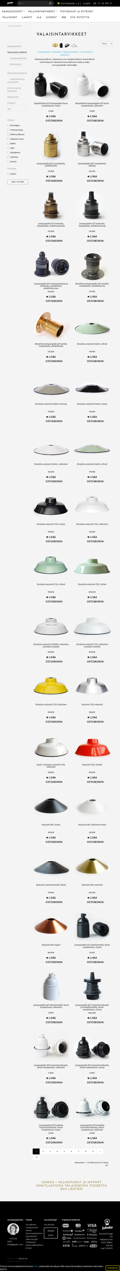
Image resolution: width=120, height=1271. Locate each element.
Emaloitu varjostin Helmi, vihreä (92, 344)
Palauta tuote (51, 1233)
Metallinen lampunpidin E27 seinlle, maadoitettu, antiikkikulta (51, 345)
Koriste (13, 161)
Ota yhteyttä (79, 18)
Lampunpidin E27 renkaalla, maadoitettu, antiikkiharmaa (92, 224)
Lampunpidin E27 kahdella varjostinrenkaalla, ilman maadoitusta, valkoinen (92, 1127)
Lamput (27, 18)
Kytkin (13, 143)
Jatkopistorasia (17, 139)
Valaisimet (9, 18)
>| (36, 1157)
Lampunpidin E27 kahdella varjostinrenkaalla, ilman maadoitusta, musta (51, 1127)
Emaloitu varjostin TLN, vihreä (51, 584)
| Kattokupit (56, 52)
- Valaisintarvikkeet (17, 71)
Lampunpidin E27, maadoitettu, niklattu (92, 164)
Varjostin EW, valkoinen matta (92, 825)
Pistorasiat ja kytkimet (77, 12)
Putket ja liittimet (17, 134)
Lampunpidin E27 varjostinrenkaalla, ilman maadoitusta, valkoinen (51, 1066)
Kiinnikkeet (15, 152)
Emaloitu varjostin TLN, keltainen (50, 704)
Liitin (12, 148)
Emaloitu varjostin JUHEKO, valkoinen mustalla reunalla (51, 645)
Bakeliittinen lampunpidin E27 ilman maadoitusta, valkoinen (92, 104)
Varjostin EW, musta (51, 825)
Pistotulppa (15, 125)
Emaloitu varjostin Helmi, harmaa (51, 404)
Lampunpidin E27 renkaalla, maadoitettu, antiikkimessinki (51, 224)
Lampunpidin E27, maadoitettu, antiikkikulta (51, 164)
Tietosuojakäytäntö (34, 1233)
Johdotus (14, 157)
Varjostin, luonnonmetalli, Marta (51, 885)
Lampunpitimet (44, 52)
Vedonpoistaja (16, 130)
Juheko (13, 174)
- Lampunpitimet (17, 58)
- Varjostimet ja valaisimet (16, 80)
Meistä (29, 1230)
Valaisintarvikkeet (41, 12)
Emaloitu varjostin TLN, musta (51, 524)
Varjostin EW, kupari (51, 945)
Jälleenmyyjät (32, 1239)
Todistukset (31, 1242)
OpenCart (23, 1258)
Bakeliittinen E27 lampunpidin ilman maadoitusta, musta (51, 104)
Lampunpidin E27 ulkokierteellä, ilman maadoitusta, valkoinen (51, 1006)
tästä (36, 1266)
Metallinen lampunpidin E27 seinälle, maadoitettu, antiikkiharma (92, 285)
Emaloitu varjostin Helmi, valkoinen (51, 464)
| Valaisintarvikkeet (69, 52)
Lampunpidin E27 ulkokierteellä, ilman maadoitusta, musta (92, 946)
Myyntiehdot (31, 1236)
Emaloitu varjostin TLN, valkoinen (92, 524)
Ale (39, 18)
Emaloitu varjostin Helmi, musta (92, 404)
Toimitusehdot (32, 1227)
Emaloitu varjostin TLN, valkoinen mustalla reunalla (92, 645)
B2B (64, 18)
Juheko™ (51, 18)
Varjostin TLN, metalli (92, 765)
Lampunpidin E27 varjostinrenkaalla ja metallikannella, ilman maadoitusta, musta (92, 1007)
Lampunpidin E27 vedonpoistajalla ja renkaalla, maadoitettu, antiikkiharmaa (51, 286)
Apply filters (17, 182)
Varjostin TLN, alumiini (92, 704)
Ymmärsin (112, 1268)
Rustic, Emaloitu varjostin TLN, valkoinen (51, 766)
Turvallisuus (31, 1225)
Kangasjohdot (12, 12)
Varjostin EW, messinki (92, 885)
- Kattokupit (14, 64)
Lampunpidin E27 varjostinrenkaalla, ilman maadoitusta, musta (92, 1066)
